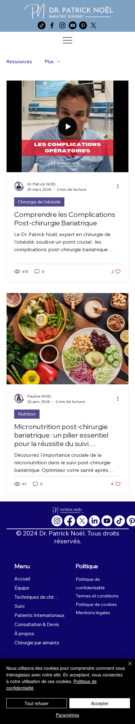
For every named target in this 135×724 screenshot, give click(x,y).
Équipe (21, 588)
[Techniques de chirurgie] (67, 597)
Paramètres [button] (67, 715)
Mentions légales (93, 612)
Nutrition (27, 414)
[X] (93, 25)
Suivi (19, 606)
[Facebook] (52, 25)
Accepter (100, 703)
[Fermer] (126, 667)
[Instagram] (62, 25)
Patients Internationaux (39, 615)
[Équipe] (67, 587)
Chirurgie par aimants (36, 643)
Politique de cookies (96, 604)
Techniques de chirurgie (37, 597)
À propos (24, 633)
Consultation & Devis (36, 624)
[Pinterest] (83, 25)
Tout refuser (36, 703)
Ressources (19, 62)
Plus (49, 62)
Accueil (22, 579)
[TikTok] (42, 25)
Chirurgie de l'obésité (39, 202)
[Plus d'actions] (120, 186)
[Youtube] (73, 25)
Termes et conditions (97, 596)
